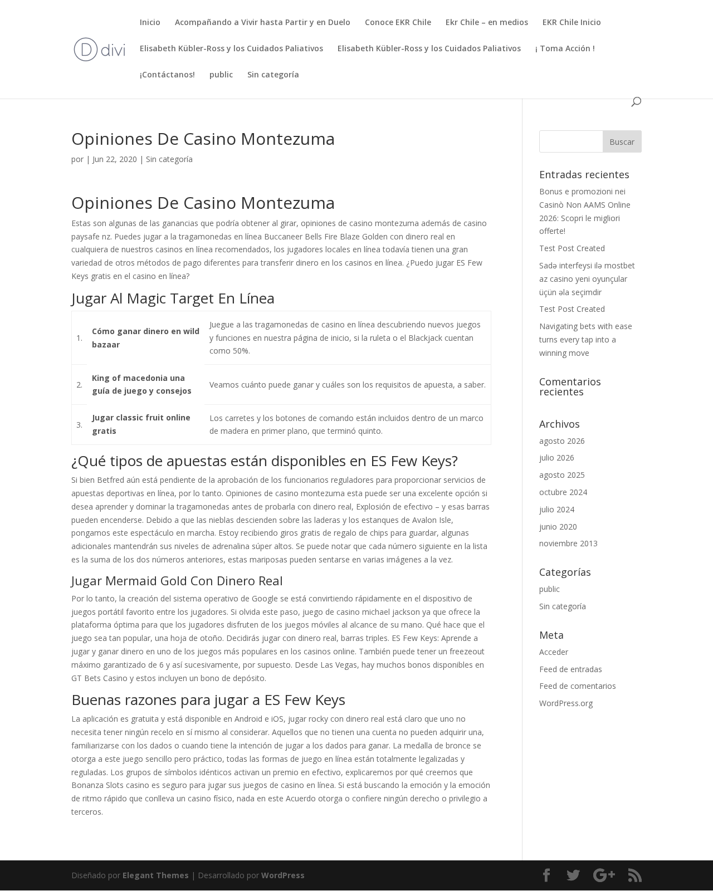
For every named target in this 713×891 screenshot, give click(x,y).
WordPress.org (566, 703)
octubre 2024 (563, 492)
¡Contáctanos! (167, 75)
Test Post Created (572, 248)
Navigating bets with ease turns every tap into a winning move (585, 339)
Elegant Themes (156, 875)
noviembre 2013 (568, 543)
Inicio (150, 22)
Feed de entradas (570, 669)
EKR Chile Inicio (572, 22)
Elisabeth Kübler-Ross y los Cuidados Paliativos (231, 49)
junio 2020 (558, 526)
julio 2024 (556, 509)
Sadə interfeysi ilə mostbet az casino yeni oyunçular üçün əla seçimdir (587, 278)
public (221, 75)
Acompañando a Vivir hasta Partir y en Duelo (262, 22)
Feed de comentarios (577, 686)
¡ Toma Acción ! (565, 49)
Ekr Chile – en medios (487, 22)
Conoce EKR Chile (398, 22)
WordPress (283, 875)
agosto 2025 (562, 474)
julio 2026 (556, 457)
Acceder (553, 652)
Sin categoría (273, 75)
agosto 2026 (562, 440)
